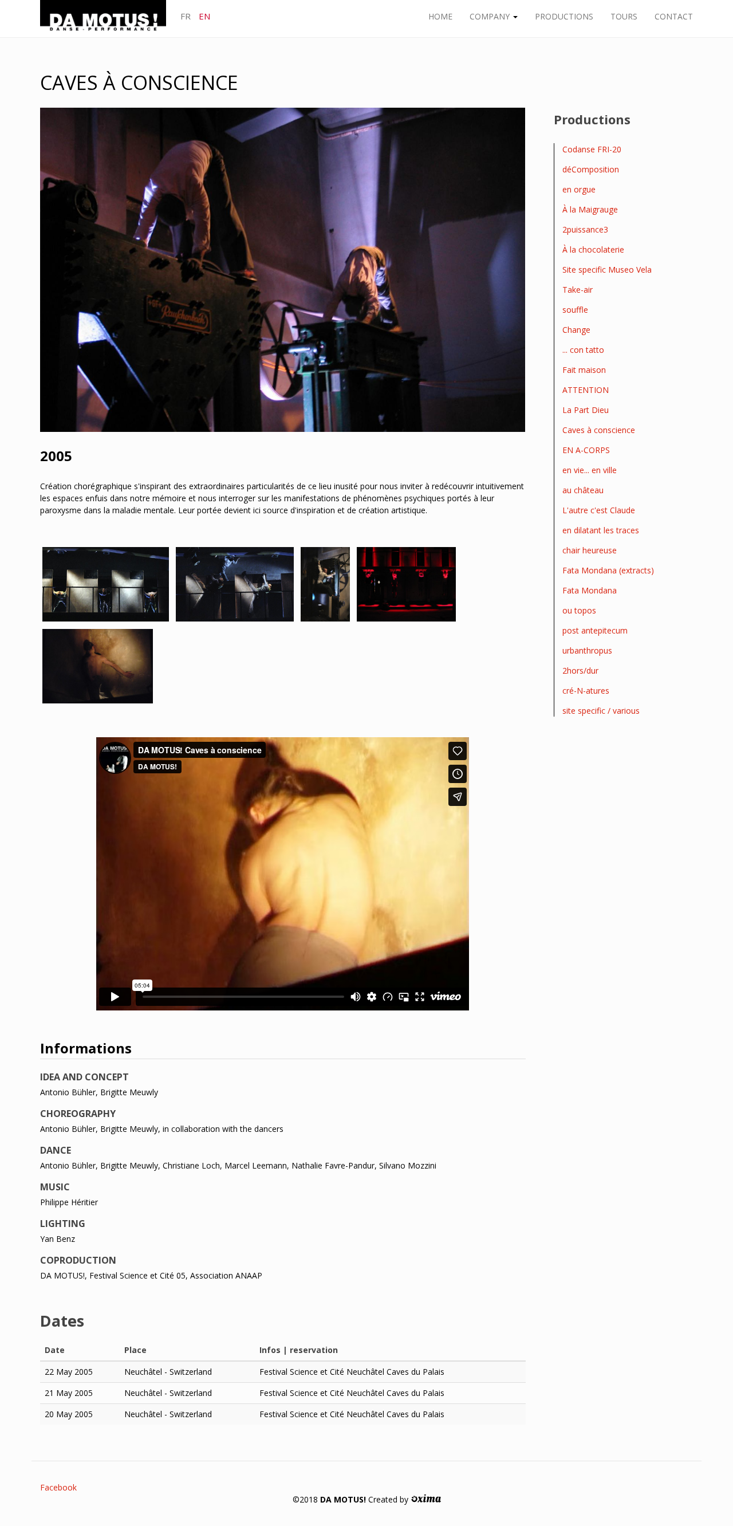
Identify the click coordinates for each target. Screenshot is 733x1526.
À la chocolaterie (593, 249)
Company (491, 16)
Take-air (577, 289)
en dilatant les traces (600, 530)
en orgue (579, 189)
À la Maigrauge (590, 209)
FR (185, 16)
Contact (674, 16)
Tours (623, 16)
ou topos (579, 610)
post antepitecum (595, 630)
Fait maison (584, 369)
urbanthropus (587, 650)
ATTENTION (585, 389)
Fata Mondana (589, 590)
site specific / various (601, 710)
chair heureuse (589, 550)
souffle (575, 309)
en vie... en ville (589, 470)
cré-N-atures (585, 690)
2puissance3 (585, 229)
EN (204, 16)
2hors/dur (580, 670)
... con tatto (583, 349)
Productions (564, 16)
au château (583, 490)
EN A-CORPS (586, 450)
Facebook (58, 1487)
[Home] (107, 18)
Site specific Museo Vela (607, 269)
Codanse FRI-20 (591, 149)
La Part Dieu (585, 409)
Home (440, 16)
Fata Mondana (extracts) (608, 570)
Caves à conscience (598, 429)
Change (576, 329)
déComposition (590, 169)
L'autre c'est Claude (598, 510)
